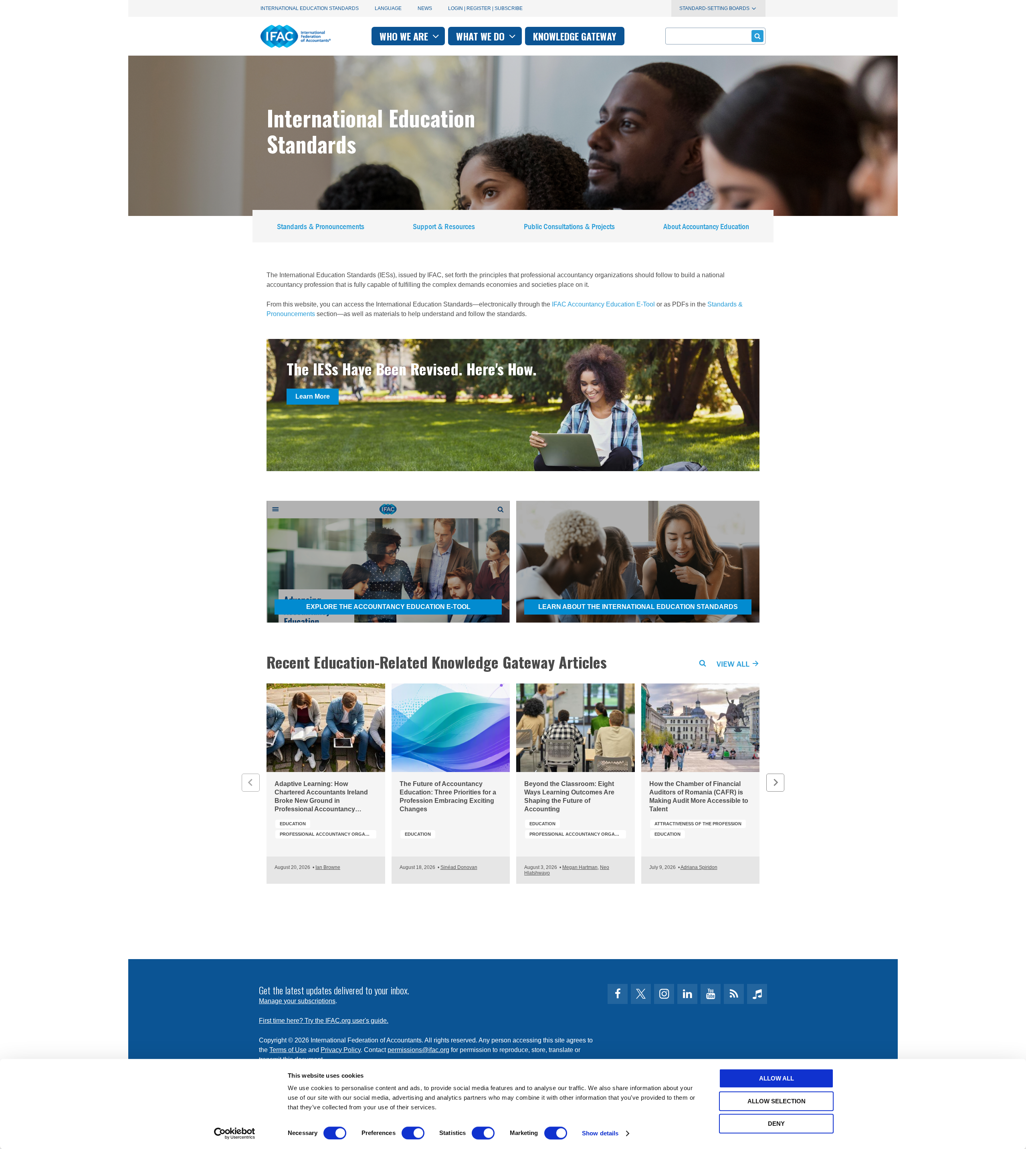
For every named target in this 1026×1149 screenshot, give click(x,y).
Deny (776, 1123)
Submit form (757, 36)
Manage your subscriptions (297, 1001)
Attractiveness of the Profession (697, 823)
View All (734, 664)
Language (388, 8)
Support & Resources (444, 226)
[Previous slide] (251, 783)
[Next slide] (775, 783)
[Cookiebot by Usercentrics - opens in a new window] (235, 1133)
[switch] (413, 1133)
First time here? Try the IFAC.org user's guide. (323, 1020)
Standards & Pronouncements (320, 226)
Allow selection (776, 1101)
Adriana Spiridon (699, 867)
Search (702, 663)
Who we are (405, 36)
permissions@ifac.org (418, 1049)
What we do (481, 36)
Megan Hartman (580, 867)
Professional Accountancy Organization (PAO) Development (328, 834)
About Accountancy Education (706, 226)
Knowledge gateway (574, 36)
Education (293, 823)
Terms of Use (288, 1049)
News (425, 8)
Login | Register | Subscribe (485, 8)
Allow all (776, 1078)
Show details (600, 1133)
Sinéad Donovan (458, 867)
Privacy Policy (341, 1049)
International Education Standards (310, 8)
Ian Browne (327, 867)
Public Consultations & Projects (569, 226)
